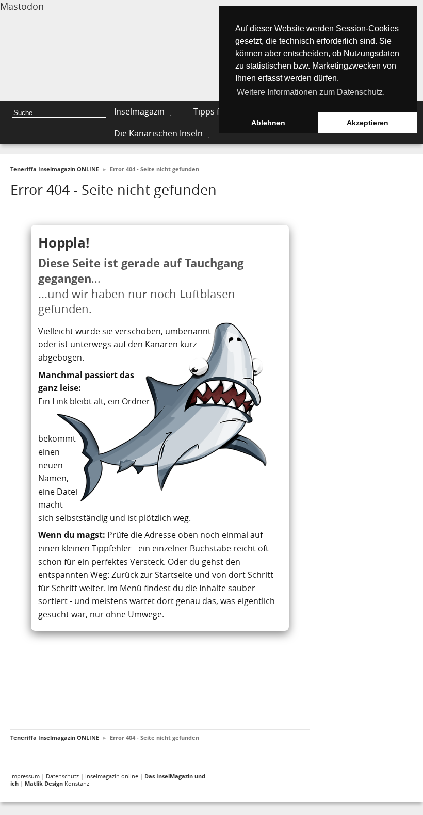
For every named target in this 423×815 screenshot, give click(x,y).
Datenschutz (62, 776)
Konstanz (57, 783)
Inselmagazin (139, 111)
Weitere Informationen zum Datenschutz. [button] (311, 92)
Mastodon (22, 6)
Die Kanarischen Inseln (158, 133)
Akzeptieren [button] (367, 123)
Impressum (25, 776)
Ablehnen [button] (268, 123)
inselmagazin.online (111, 776)
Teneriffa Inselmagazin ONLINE (54, 169)
